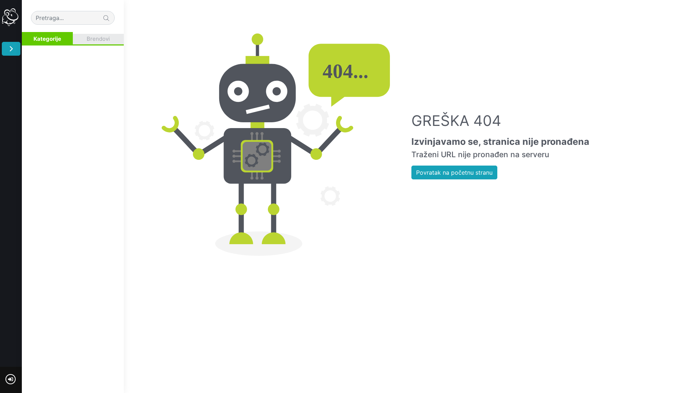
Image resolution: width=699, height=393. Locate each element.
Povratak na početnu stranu (454, 172)
